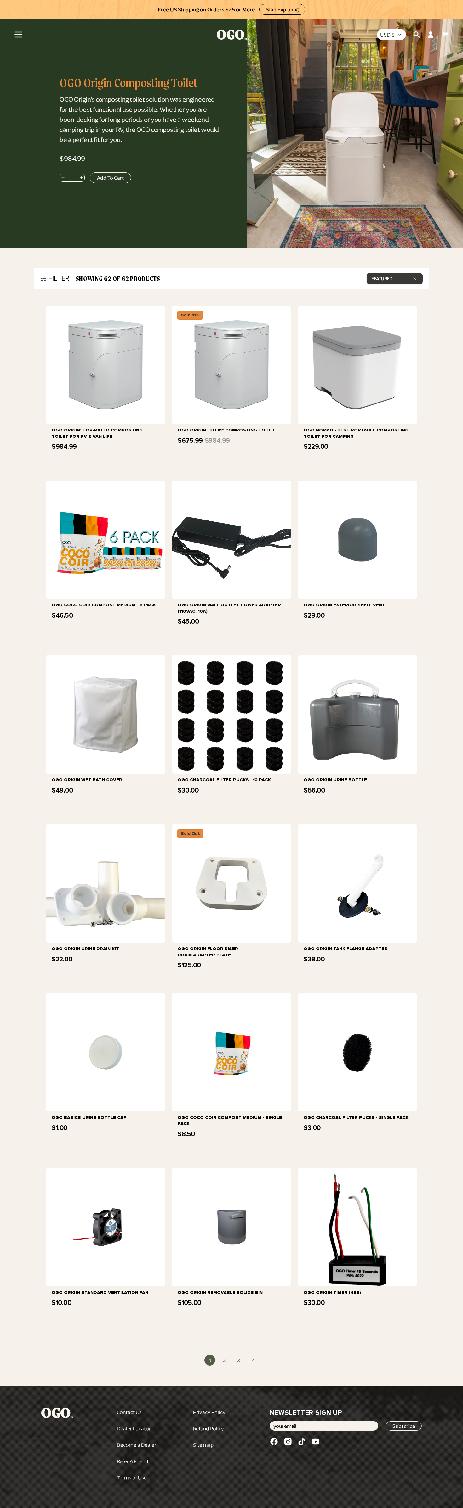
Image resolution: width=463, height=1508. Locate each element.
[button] (18, 35)
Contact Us (129, 1412)
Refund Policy (208, 1428)
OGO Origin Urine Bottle (335, 779)
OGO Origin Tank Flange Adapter (346, 948)
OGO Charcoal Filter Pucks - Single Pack (356, 1117)
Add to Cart (103, 457)
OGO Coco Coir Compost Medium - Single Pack (230, 1121)
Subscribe (403, 1426)
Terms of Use (132, 1477)
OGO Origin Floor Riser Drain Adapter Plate (208, 952)
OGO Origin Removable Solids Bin (220, 1292)
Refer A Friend (132, 1461)
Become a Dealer (136, 1445)
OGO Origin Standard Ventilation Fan (100, 1292)
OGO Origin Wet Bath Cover (87, 779)
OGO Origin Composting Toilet (128, 82)
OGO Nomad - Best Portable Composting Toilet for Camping (356, 433)
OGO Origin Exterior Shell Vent (344, 605)
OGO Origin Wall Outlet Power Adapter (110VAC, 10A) (229, 608)
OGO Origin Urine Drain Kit (85, 948)
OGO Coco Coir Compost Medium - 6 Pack (104, 605)
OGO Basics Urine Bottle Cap (89, 1117)
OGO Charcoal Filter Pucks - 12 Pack (224, 779)
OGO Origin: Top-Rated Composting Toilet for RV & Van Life (97, 433)
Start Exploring (282, 9)
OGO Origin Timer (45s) (332, 1292)
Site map (203, 1445)
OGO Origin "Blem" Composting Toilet (226, 430)
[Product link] (105, 388)
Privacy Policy (209, 1412)
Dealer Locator (134, 1428)
